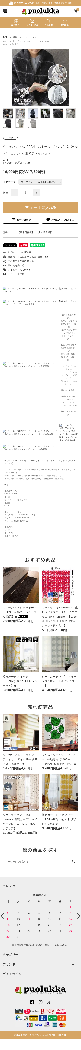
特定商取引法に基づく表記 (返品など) (25, 256)
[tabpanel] (40, 77)
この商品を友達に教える (18, 261)
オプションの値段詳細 (17, 252)
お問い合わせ (21, 219)
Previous (3, 916)
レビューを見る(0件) (16, 269)
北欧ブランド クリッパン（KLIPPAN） (31, 41)
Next (77, 916)
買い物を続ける (13, 265)
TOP (5, 41)
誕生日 (15, 44)
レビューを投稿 (13, 274)
